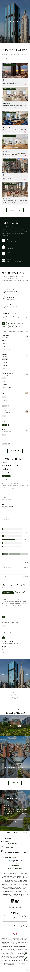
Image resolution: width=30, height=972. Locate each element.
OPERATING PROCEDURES (15, 868)
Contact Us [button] (15, 821)
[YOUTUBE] (20, 907)
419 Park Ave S (6, 412)
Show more (15, 450)
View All (15, 782)
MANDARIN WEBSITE (11, 857)
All (4, 323)
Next (27, 673)
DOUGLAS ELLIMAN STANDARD (15, 867)
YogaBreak (5, 393)
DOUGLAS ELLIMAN (15, 863)
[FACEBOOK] (9, 907)
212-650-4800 (18, 897)
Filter (7, 58)
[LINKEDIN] (17, 907)
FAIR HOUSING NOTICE (15, 865)
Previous (3, 673)
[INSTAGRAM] (13, 907)
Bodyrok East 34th (7, 373)
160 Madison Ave (6, 431)
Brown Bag (5, 335)
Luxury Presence (15, 918)
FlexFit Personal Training (8, 429)
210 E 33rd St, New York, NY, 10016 (10, 622)
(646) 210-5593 (9, 847)
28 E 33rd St (5, 337)
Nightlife (19, 326)
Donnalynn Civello (7, 411)
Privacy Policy (22, 926)
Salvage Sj (4, 354)
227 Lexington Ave (7, 375)
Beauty (11, 326)
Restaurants (11, 323)
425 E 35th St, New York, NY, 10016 (10, 643)
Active (5, 326)
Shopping (19, 323)
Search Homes (15, 210)
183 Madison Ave (6, 356)
